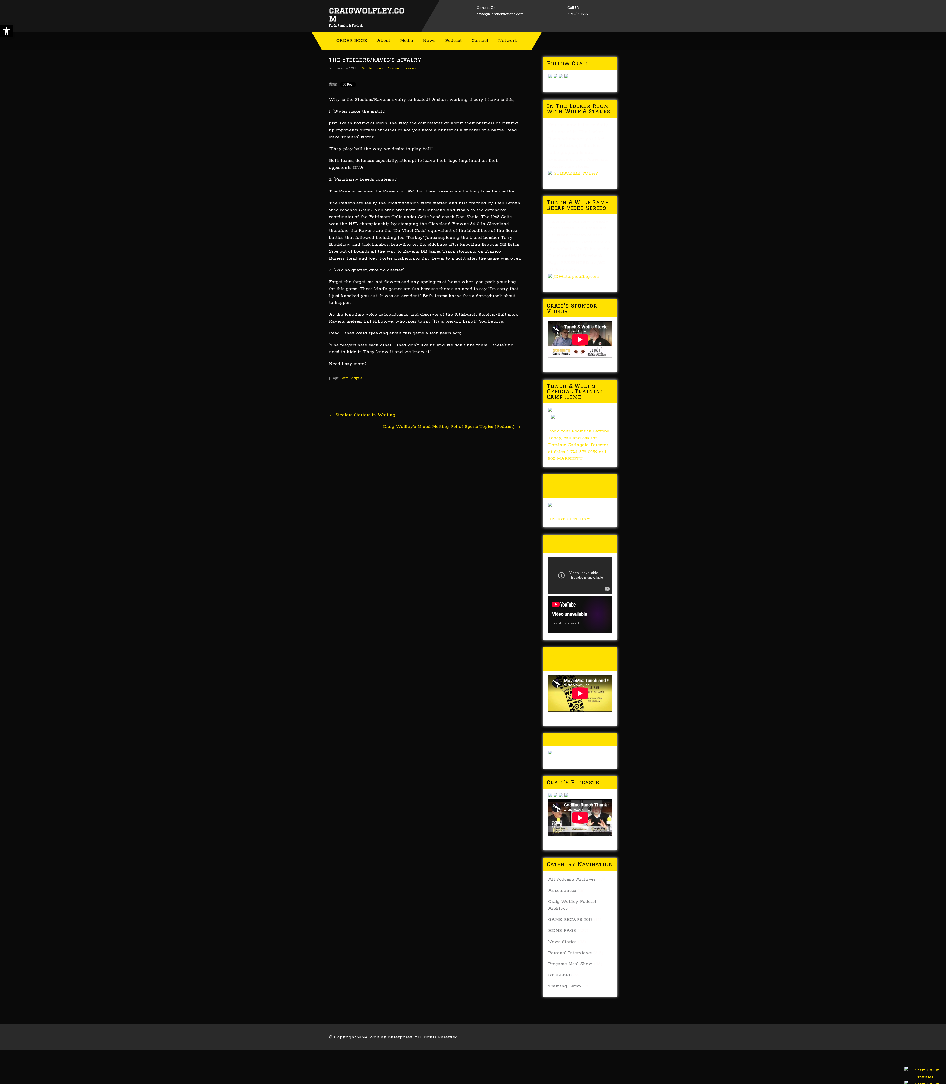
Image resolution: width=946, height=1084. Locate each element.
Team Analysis (351, 378)
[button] (6, 31)
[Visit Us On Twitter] (925, 1079)
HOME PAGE (562, 930)
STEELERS (560, 975)
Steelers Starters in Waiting (362, 415)
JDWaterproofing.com (576, 276)
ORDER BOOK (351, 40)
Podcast (453, 40)
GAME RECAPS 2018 (570, 919)
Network (507, 40)
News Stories (562, 941)
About (383, 40)
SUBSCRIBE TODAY (576, 173)
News (429, 40)
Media (406, 40)
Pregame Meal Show (570, 964)
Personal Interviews (402, 68)
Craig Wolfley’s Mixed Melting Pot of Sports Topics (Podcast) (452, 426)
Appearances (562, 890)
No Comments (373, 68)
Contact (480, 40)
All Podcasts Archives (572, 879)
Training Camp (564, 986)
